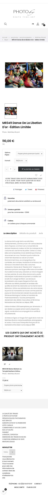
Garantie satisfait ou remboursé (14, 423)
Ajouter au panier (32, 169)
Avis (41, 233)
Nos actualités (7, 430)
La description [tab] (10, 233)
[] (5, 364)
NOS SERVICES (7, 420)
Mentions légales (8, 441)
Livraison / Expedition (10, 434)
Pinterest (41, 189)
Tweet (30, 189)
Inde (3, 378)
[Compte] (37, 24)
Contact (38, 484)
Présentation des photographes (14, 418)
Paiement (5, 432)
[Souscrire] (12, 452)
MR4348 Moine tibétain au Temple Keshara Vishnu (12, 370)
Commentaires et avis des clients (14, 427)
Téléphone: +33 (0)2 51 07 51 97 (20, 484)
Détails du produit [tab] (27, 233)
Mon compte (19, 487)
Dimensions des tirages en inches (14, 437)
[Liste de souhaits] (36, 175)
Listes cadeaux (7, 425)
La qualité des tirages (10, 413)
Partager (18, 189)
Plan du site (31, 487)
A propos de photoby (9, 416)
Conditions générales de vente (13, 439)
